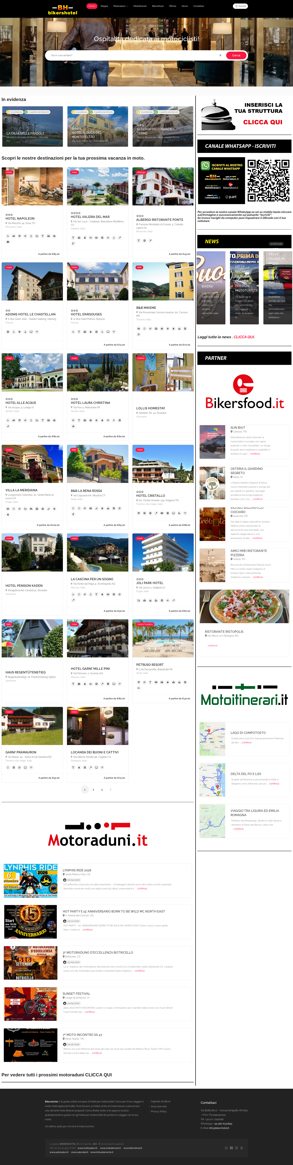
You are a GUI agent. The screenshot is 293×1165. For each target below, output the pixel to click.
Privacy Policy (159, 1111)
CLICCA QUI (243, 337)
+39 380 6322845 (222, 1123)
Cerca (236, 55)
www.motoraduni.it (87, 1148)
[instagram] (236, 1148)
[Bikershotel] (63, 9)
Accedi (242, 6)
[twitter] (241, 1148)
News (185, 6)
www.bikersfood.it (132, 1148)
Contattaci (198, 6)
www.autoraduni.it (59, 1152)
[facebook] (231, 1148)
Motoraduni (119, 6)
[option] (32, 126)
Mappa (104, 6)
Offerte (172, 6)
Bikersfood (157, 6)
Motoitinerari (140, 6)
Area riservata (159, 1106)
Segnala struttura (160, 1101)
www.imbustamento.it (101, 1152)
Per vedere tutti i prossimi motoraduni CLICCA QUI (57, 1074)
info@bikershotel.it (219, 1128)
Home (92, 6)
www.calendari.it (79, 1152)
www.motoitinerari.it (110, 1148)
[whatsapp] (226, 1148)
